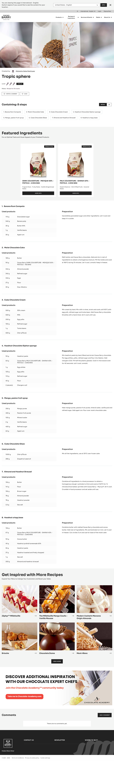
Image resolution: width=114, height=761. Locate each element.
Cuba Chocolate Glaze (39, 118)
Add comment (105, 715)
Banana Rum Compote (13, 112)
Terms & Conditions (18, 758)
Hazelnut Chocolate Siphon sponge (87, 112)
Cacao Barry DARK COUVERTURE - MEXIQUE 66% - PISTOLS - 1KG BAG (35, 264)
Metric (103, 104)
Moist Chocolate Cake (36, 112)
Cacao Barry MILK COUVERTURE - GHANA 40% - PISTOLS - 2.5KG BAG (34, 362)
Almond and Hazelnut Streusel (65, 118)
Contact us (29, 740)
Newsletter (59, 740)
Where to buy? (91, 740)
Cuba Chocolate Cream (59, 112)
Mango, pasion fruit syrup (14, 118)
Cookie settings (45, 758)
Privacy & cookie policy (32, 758)
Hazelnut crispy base (90, 118)
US (109, 104)
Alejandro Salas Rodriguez (25, 71)
